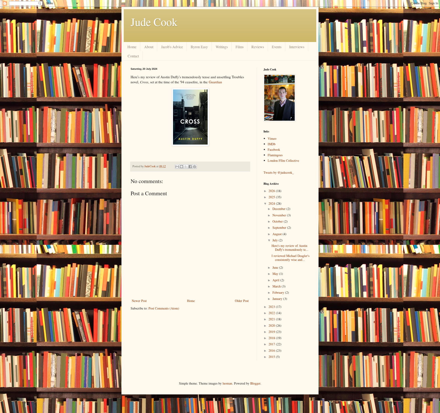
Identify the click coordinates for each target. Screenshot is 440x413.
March (277, 286)
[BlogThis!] (181, 166)
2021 (272, 319)
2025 (272, 197)
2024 (272, 203)
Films (240, 46)
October (278, 221)
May (275, 273)
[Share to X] (186, 166)
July (275, 240)
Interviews (296, 46)
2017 (272, 344)
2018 (272, 338)
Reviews (257, 46)
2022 (272, 313)
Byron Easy (199, 46)
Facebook (274, 149)
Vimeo (272, 138)
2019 (272, 331)
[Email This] (177, 166)
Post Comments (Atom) (163, 308)
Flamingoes (275, 155)
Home (131, 46)
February (278, 292)
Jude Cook (154, 21)
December (279, 208)
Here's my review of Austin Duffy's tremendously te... (290, 247)
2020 (272, 325)
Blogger (255, 383)
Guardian (215, 82)
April (276, 280)
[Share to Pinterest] (194, 166)
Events (276, 46)
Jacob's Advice (172, 46)
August (277, 234)
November (279, 215)
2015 (272, 356)
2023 (272, 306)
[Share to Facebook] (190, 166)
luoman (227, 383)
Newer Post (139, 301)
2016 (272, 350)
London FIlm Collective (283, 160)
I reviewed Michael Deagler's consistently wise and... (290, 258)
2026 (272, 191)
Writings (222, 46)
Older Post (242, 301)
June (275, 267)
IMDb (271, 144)
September (279, 227)
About (148, 46)
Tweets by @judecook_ (279, 172)
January (277, 298)
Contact (133, 55)
